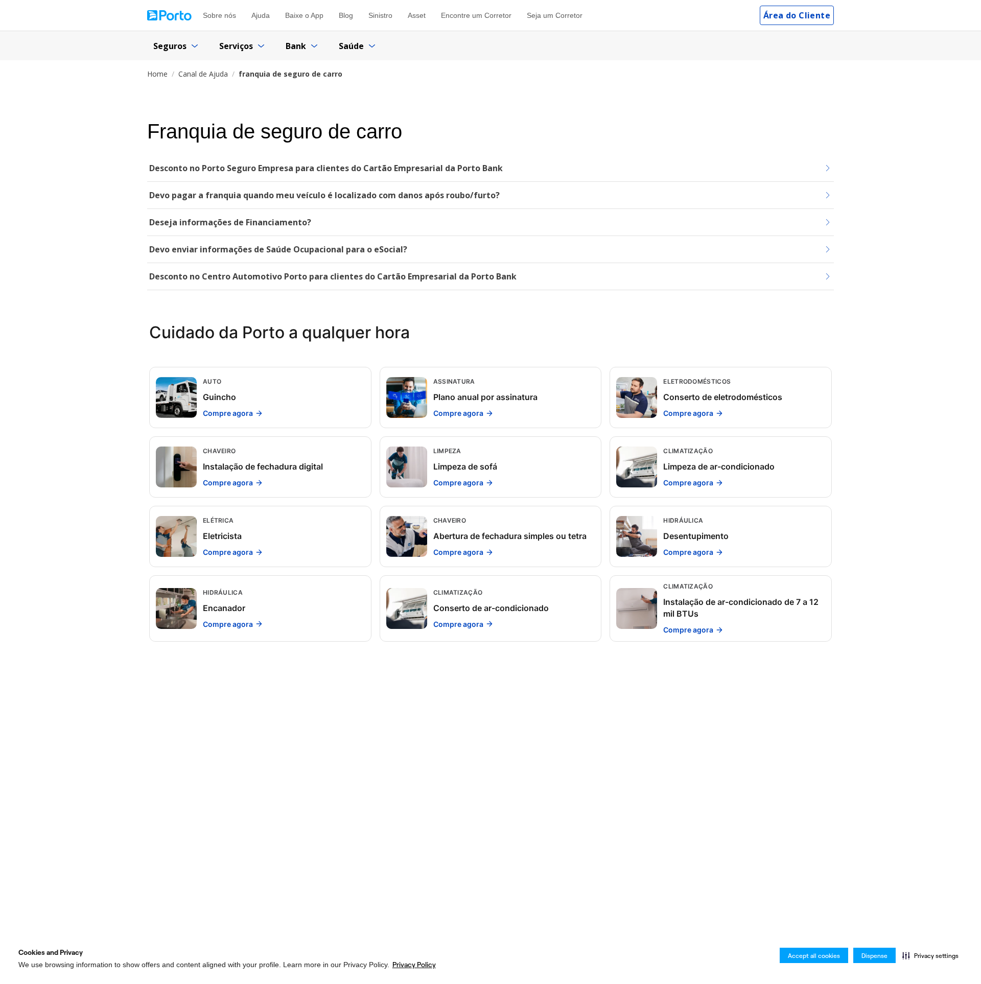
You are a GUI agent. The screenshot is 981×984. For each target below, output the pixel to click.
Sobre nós (219, 15)
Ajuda (260, 15)
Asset (417, 15)
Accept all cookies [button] (814, 955)
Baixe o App (304, 15)
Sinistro (380, 15)
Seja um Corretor (554, 15)
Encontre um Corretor (476, 15)
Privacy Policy (414, 964)
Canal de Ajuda (203, 74)
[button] (930, 955)
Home (157, 74)
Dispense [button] (874, 955)
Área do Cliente (796, 15)
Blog (346, 15)
